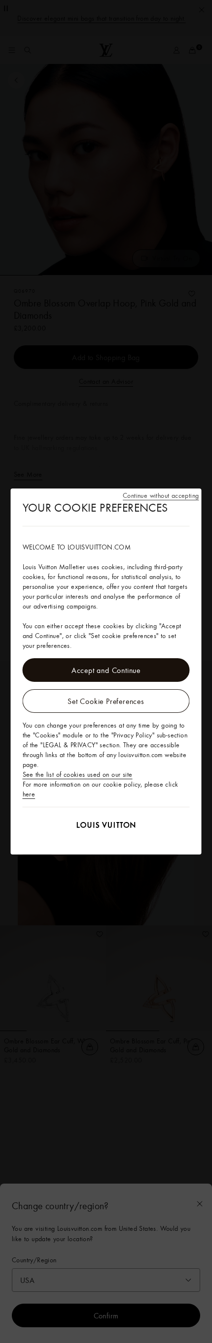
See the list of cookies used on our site (78, 774)
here (29, 794)
